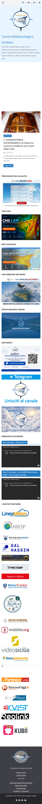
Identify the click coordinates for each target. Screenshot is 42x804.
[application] (21, 456)
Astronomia (7, 136)
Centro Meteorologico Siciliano (27, 796)
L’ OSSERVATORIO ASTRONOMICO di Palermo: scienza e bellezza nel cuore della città (19, 144)
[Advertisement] (21, 84)
